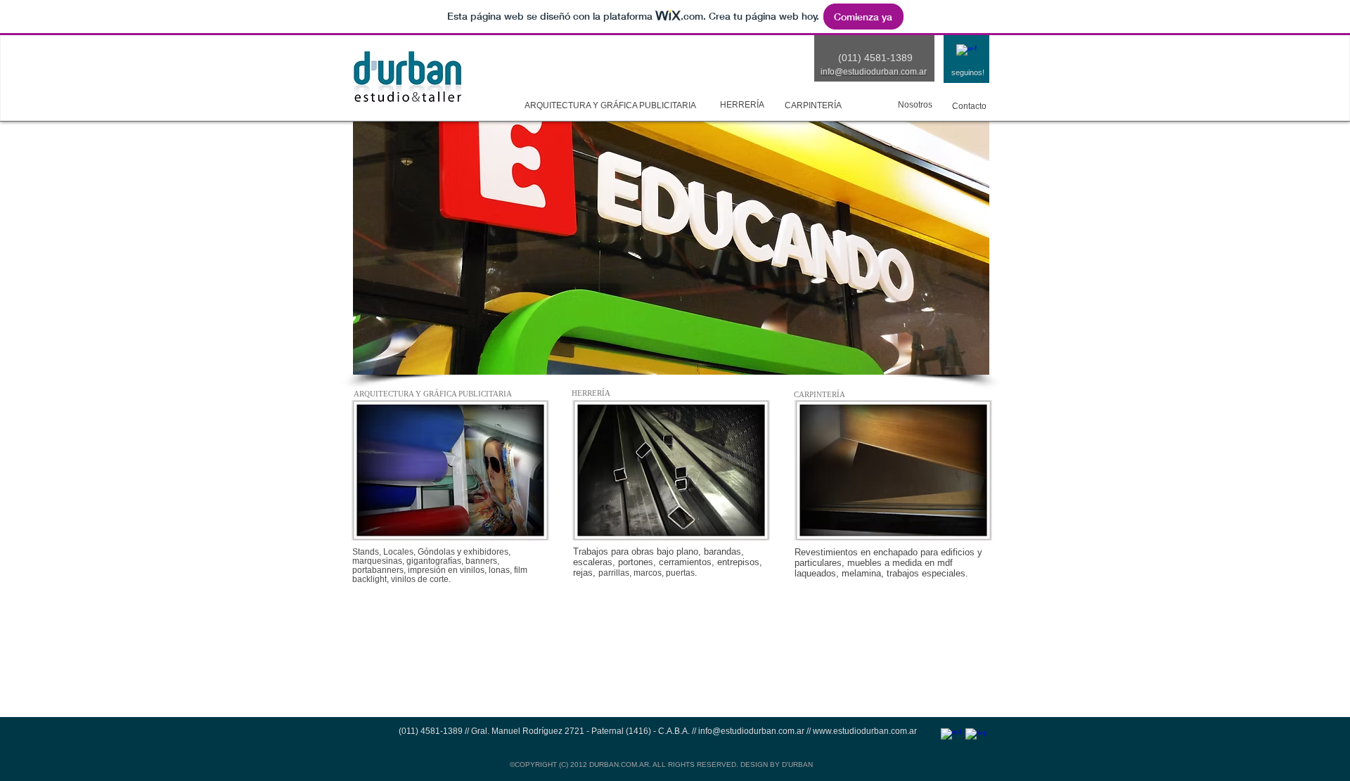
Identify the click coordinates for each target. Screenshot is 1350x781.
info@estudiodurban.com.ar (751, 731)
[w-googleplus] (975, 738)
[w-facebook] (966, 54)
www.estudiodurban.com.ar (865, 731)
